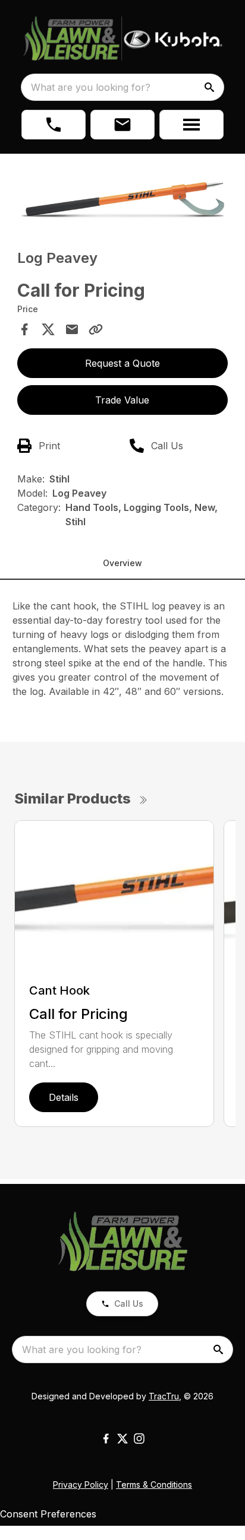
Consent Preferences (48, 1514)
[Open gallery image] (122, 191)
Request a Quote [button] (122, 363)
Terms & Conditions (154, 1484)
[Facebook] (106, 1439)
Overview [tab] (122, 563)
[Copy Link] (96, 329)
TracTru (164, 1396)
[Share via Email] (72, 329)
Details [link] (63, 1097)
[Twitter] (122, 1439)
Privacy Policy (80, 1484)
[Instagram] (139, 1439)
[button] (53, 124)
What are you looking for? (90, 87)
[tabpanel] (122, 192)
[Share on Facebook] (24, 329)
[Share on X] (48, 329)
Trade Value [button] (122, 400)
